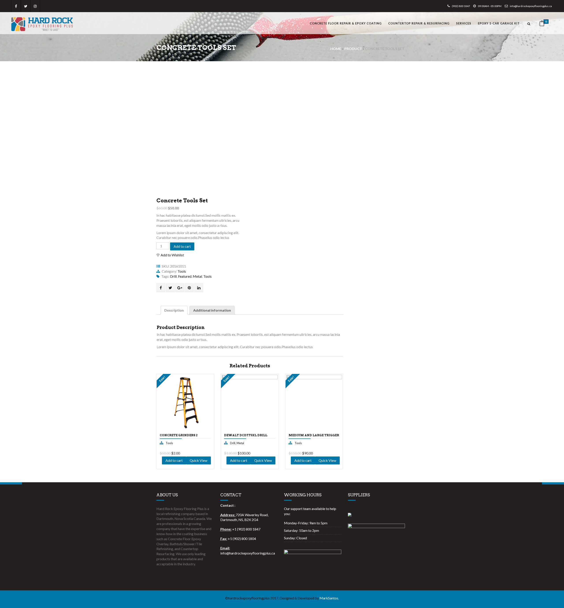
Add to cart (182, 246)
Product (353, 48)
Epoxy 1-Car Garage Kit (499, 23)
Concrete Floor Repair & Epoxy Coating (346, 23)
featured (184, 276)
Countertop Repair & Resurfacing (418, 23)
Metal (197, 276)
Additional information (212, 310)
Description (174, 310)
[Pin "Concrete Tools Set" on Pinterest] (189, 287)
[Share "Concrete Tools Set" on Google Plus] (179, 287)
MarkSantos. (329, 598)
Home (335, 48)
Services (463, 23)
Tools (182, 271)
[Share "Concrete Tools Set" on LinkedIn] (198, 287)
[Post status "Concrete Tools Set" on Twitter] (170, 287)
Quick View (169, 444)
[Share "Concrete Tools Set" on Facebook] (161, 287)
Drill (173, 276)
